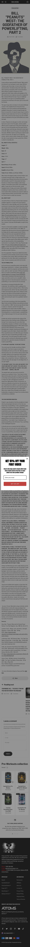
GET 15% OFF (15, 484)
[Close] (27, 459)
